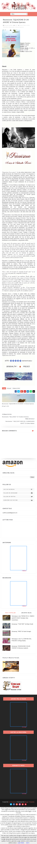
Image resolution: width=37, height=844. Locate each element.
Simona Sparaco (19, 27)
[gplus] (17, 804)
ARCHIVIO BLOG (26, 613)
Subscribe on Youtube (10, 500)
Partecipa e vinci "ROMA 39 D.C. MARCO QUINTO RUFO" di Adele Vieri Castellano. (23, 618)
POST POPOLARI (10, 613)
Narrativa (5, 27)
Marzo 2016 (26, 25)
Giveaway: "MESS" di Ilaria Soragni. (21, 631)
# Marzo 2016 (16, 388)
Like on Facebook (9, 489)
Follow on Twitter (9, 496)
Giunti (21, 25)
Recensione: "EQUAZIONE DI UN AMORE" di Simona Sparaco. (18, 403)
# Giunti (9, 388)
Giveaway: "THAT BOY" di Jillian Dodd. (22, 624)
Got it (27, 843)
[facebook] (14, 804)
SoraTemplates (12, 802)
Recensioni (11, 27)
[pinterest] (26, 804)
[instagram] (20, 804)
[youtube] (23, 804)
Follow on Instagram (10, 493)
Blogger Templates (30, 802)
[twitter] (11, 804)
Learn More (21, 843)
